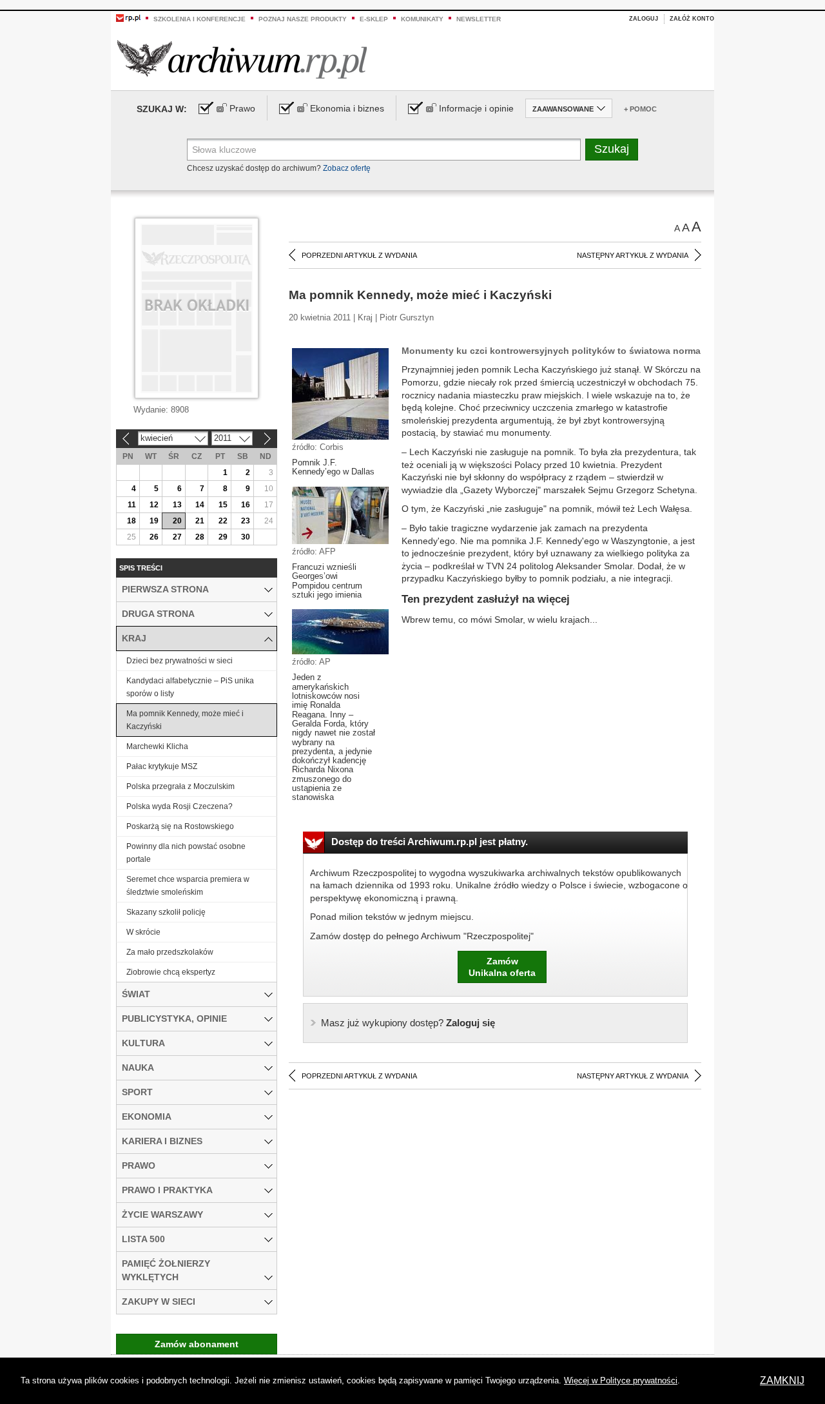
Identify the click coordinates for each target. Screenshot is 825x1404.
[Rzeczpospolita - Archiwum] (242, 59)
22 (223, 520)
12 (154, 504)
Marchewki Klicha (157, 746)
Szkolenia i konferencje (199, 19)
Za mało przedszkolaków (169, 952)
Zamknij (782, 1380)
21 (199, 520)
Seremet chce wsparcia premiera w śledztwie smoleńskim (187, 886)
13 (177, 504)
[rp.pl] (128, 17)
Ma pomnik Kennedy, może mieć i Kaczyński (185, 720)
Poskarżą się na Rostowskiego (180, 826)
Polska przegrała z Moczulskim (180, 786)
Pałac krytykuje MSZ (161, 766)
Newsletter (478, 19)
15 (223, 504)
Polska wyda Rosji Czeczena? (179, 806)
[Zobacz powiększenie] (340, 393)
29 (223, 536)
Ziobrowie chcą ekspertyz (170, 972)
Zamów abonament (196, 1344)
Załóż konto (692, 18)
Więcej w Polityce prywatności (620, 1380)
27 (177, 536)
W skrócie (143, 932)
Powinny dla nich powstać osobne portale (186, 853)
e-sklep (374, 19)
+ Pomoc (640, 109)
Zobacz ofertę (347, 168)
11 (132, 504)
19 (154, 520)
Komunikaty (422, 19)
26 (154, 536)
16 (245, 504)
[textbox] (384, 150)
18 (131, 520)
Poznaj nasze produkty (302, 19)
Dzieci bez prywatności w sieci (179, 660)
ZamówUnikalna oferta (502, 967)
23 (245, 520)
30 (245, 536)
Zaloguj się (408, 1022)
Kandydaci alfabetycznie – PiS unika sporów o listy (190, 687)
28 (199, 536)
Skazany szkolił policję (166, 912)
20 (177, 520)
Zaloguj (643, 18)
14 (199, 504)
